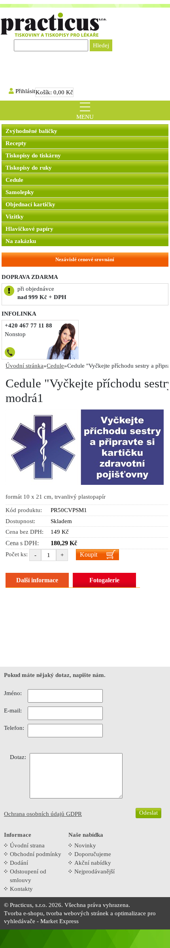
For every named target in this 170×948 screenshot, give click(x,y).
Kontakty (21, 889)
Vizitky (15, 216)
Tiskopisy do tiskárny (33, 155)
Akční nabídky (92, 863)
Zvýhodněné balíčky (31, 131)
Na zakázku (21, 241)
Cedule (14, 180)
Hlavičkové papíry (29, 229)
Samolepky (20, 192)
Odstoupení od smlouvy (28, 875)
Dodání (19, 863)
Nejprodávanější (94, 871)
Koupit (88, 554)
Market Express (59, 921)
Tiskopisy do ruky (29, 168)
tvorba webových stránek (77, 913)
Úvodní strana (27, 845)
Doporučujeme (92, 854)
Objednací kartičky (30, 204)
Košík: (54, 92)
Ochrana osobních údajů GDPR (43, 814)
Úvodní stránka (24, 366)
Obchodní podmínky (35, 854)
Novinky (85, 845)
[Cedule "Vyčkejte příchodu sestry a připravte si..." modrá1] (85, 446)
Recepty (16, 143)
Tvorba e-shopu (23, 913)
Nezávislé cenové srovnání (84, 259)
